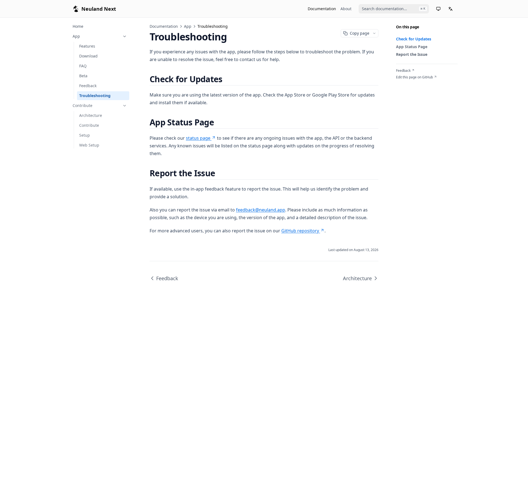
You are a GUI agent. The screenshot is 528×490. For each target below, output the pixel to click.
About (345, 8)
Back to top (404, 84)
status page (198, 138)
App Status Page (411, 46)
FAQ (83, 65)
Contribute (82, 105)
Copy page (359, 33)
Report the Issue (411, 54)
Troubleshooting (95, 95)
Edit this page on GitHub (414, 77)
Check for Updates (413, 39)
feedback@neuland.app (260, 210)
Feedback (88, 85)
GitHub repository (300, 231)
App (76, 36)
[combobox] (394, 8)
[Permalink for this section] (226, 79)
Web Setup (89, 145)
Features (87, 46)
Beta (83, 75)
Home (78, 26)
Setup (84, 135)
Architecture (90, 115)
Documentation (322, 8)
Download (88, 56)
